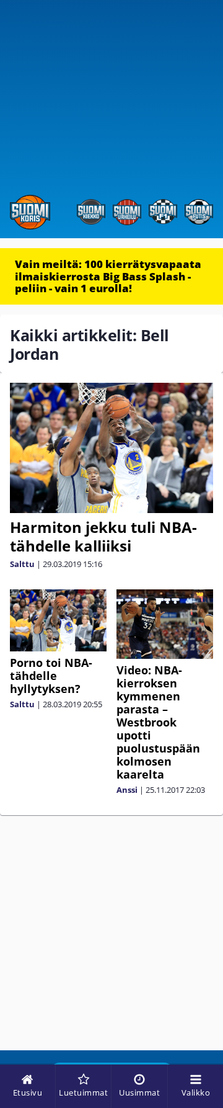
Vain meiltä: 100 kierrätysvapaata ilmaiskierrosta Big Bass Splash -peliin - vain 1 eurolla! (108, 276)
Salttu (22, 564)
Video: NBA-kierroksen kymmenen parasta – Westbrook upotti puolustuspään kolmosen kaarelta (158, 722)
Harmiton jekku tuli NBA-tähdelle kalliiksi (103, 536)
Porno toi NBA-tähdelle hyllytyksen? (51, 675)
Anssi (127, 789)
